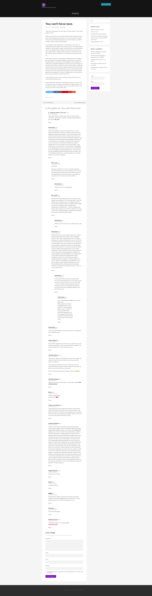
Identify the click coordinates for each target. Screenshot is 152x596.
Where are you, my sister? (97, 29)
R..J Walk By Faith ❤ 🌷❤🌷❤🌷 (57, 112)
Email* (92, 81)
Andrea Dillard (52, 340)
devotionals (51, 97)
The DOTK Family (55, 27)
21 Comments (62, 27)
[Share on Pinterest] (70, 92)
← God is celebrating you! (47, 102)
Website (47, 565)
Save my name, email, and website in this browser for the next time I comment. (65, 572)
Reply (49, 122)
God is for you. (94, 31)
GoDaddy (87, 589)
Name (46, 552)
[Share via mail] (74, 92)
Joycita (92, 59)
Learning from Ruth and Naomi (98, 34)
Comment (48, 538)
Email (46, 559)
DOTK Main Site (106, 4)
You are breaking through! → (80, 102)
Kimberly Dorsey (53, 519)
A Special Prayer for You (97, 41)
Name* (92, 76)
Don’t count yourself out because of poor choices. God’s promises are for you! (99, 38)
